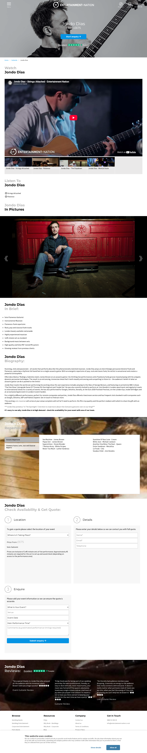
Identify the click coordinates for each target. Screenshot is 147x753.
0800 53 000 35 (112, 720)
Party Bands (16, 730)
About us (78, 723)
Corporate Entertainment (20, 726)
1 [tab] (73, 709)
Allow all (113, 747)
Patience (10, 196)
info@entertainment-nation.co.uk (118, 723)
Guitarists (14, 60)
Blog (45, 730)
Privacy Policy (80, 730)
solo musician (20, 401)
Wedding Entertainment (20, 723)
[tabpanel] (31, 686)
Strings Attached (14, 193)
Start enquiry (72, 36)
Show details (96, 747)
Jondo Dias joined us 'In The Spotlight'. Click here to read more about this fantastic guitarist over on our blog (49, 407)
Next (140, 258)
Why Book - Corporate (51, 726)
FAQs (45, 720)
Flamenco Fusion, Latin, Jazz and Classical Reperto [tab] (20, 447)
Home (6, 60)
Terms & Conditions (82, 726)
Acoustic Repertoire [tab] (13, 440)
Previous (6, 258)
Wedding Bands (17, 720)
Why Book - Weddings (51, 723)
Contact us (79, 720)
